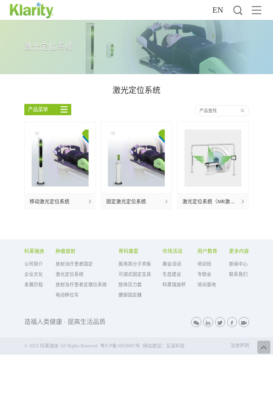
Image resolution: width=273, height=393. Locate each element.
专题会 (204, 274)
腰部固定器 (130, 294)
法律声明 (239, 345)
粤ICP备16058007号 (120, 345)
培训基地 (206, 284)
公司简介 (33, 263)
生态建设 (171, 274)
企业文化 (33, 274)
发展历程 (33, 284)
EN (217, 10)
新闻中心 (238, 263)
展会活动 (171, 263)
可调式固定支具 (135, 274)
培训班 (204, 263)
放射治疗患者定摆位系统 (81, 284)
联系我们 (238, 274)
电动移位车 (67, 294)
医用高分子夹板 (135, 263)
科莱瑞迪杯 (174, 284)
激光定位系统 (70, 274)
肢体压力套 (130, 284)
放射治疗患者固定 (74, 263)
